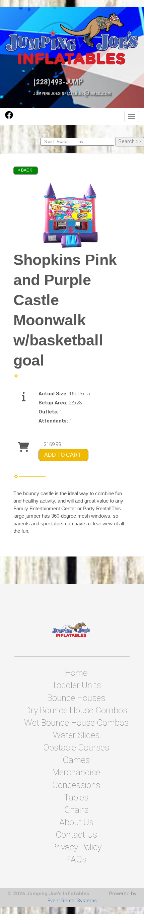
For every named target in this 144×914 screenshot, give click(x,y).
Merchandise (76, 772)
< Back (25, 170)
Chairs (76, 810)
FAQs (76, 859)
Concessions (76, 785)
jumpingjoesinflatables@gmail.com (72, 93)
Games (76, 760)
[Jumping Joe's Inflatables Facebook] (9, 117)
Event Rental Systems (72, 901)
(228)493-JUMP (57, 81)
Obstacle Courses (76, 747)
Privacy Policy (76, 847)
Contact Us (76, 835)
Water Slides (76, 735)
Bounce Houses (76, 698)
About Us (76, 822)
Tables (76, 797)
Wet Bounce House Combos (76, 723)
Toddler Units (76, 685)
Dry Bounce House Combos (76, 710)
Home (76, 673)
